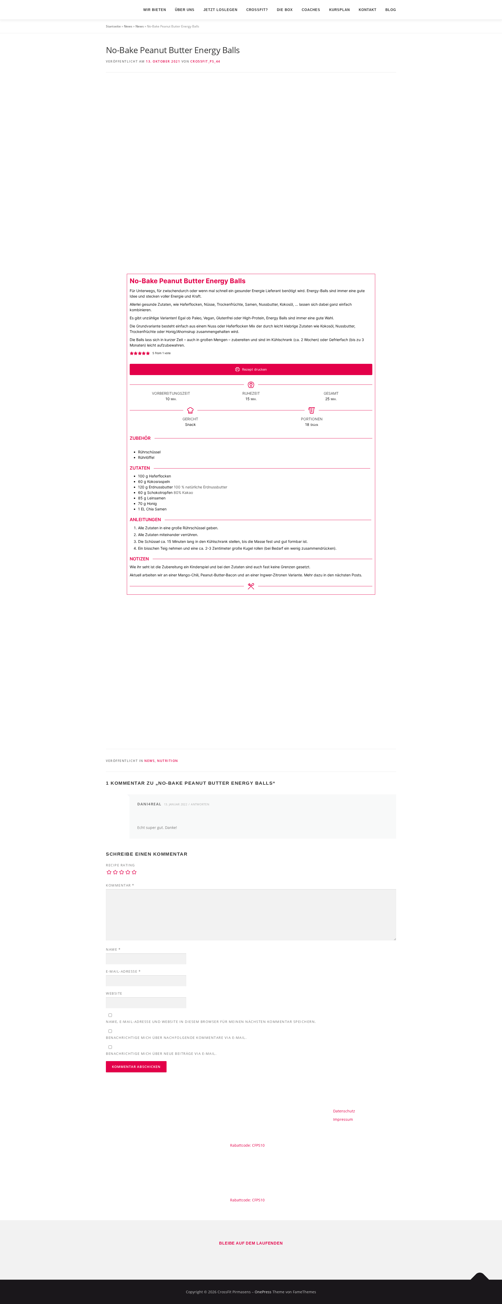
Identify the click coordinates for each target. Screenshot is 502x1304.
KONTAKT (367, 10)
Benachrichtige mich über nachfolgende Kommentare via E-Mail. (176, 1037)
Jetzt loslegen (220, 10)
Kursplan (339, 10)
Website (114, 993)
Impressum (343, 1119)
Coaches (311, 10)
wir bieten (154, 10)
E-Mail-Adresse (123, 971)
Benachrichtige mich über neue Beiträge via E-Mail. (161, 1053)
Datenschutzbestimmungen (250, 731)
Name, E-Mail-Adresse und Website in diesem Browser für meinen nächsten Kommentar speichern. (211, 1021)
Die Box (285, 10)
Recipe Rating (120, 865)
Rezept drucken (254, 369)
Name (113, 949)
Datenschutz (344, 1110)
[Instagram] (258, 1255)
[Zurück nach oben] (480, 1279)
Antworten (200, 804)
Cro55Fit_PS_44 (205, 61)
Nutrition (167, 761)
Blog (390, 10)
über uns (185, 10)
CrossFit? (257, 10)
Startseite (113, 26)
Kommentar (120, 885)
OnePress (263, 1291)
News (128, 26)
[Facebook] (244, 1255)
